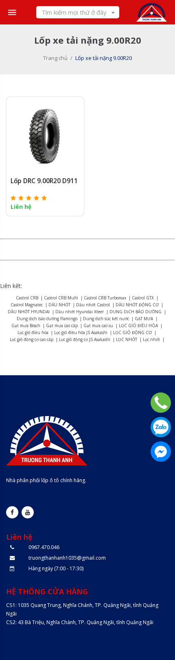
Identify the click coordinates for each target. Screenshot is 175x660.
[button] (29, 198)
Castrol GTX (143, 298)
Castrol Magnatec (27, 305)
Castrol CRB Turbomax (105, 298)
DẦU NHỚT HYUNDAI (29, 311)
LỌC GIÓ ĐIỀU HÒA (138, 325)
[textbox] (77, 12)
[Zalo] (161, 427)
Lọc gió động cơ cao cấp (31, 339)
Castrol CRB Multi (61, 298)
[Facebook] (161, 451)
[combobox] (77, 12)
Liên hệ (21, 206)
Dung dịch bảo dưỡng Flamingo (47, 318)
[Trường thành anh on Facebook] (12, 512)
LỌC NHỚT (126, 339)
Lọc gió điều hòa (33, 332)
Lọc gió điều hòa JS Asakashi (80, 332)
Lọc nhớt (151, 339)
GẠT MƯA (144, 318)
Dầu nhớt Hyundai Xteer (79, 311)
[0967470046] (161, 402)
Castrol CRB (27, 298)
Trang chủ (55, 58)
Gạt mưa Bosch (25, 325)
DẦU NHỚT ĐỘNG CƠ (137, 305)
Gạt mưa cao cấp (62, 325)
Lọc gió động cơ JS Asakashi (84, 339)
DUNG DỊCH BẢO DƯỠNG (135, 311)
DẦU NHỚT (59, 305)
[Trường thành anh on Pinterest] (28, 512)
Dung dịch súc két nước (106, 318)
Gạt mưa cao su (98, 325)
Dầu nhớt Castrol (93, 305)
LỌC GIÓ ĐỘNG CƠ (132, 332)
